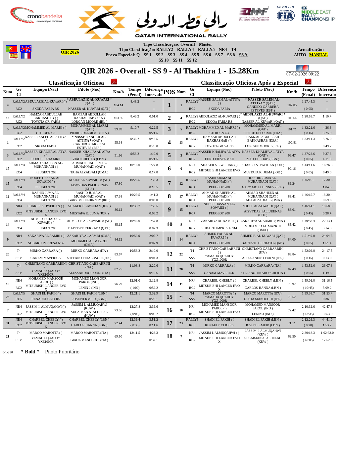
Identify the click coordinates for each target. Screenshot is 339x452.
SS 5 (195, 54)
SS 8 (231, 54)
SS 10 (164, 60)
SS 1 (148, 54)
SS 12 (192, 60)
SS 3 (172, 54)
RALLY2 (165, 49)
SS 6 (207, 54)
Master (205, 44)
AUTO (300, 54)
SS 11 (178, 60)
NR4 (223, 49)
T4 (233, 49)
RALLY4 (186, 49)
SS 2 (160, 54)
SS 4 (183, 54)
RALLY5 (207, 49)
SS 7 (219, 54)
